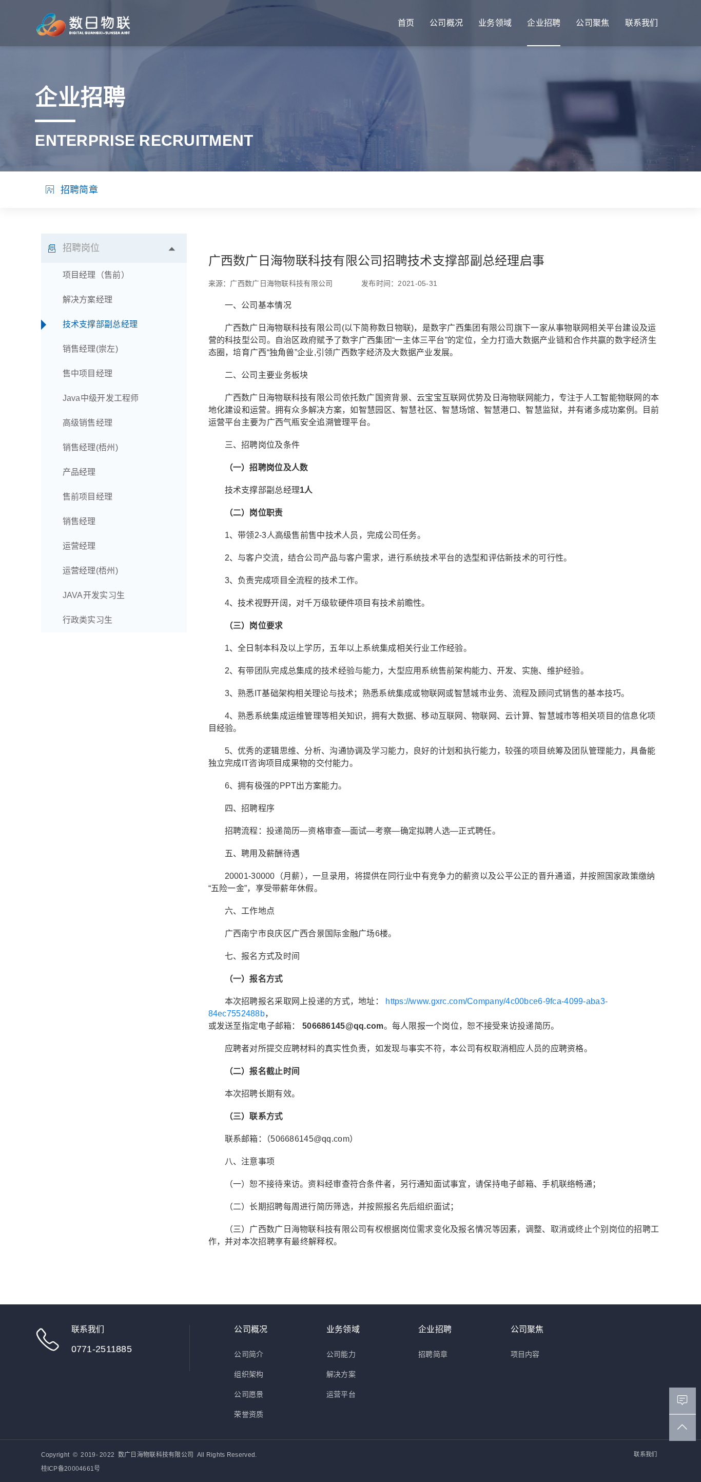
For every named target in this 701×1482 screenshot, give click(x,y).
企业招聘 (543, 22)
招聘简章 (78, 190)
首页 (406, 22)
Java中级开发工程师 (101, 398)
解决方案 (341, 1374)
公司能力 (341, 1354)
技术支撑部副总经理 (100, 324)
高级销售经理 (88, 422)
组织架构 (248, 1374)
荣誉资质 (248, 1414)
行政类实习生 (88, 619)
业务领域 (495, 22)
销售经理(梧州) (90, 447)
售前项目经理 (88, 496)
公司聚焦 (592, 22)
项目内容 (525, 1354)
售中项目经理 (88, 373)
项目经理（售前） (96, 275)
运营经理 (79, 546)
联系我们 (641, 22)
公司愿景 (248, 1394)
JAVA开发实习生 (94, 595)
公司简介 (248, 1354)
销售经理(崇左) (90, 348)
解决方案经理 (88, 299)
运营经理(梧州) (90, 570)
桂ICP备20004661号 (71, 1468)
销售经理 (79, 521)
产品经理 (79, 472)
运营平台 (341, 1394)
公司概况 (446, 22)
